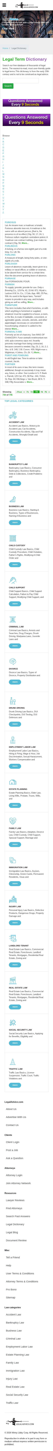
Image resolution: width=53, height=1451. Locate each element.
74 (42, 392)
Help (8, 1265)
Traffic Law (12, 1402)
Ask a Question (14, 1158)
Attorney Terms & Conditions (22, 1281)
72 (31, 392)
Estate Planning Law (17, 1354)
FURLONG (10, 255)
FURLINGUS (11, 246)
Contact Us (12, 1125)
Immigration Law (15, 1370)
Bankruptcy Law (15, 1322)
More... (25, 243)
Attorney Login (14, 1175)
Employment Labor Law (19, 1346)
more (15, 441)
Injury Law (12, 1378)
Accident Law (13, 1314)
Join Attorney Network (18, 1183)
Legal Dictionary (15, 1224)
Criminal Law (13, 1338)
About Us (11, 1109)
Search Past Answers (18, 1216)
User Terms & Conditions (20, 1273)
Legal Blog (12, 1232)
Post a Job (12, 1150)
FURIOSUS (10, 222)
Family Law (12, 1362)
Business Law (14, 1330)
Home (5, 48)
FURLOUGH (11, 264)
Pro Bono (11, 1289)
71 (27, 392)
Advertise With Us (16, 1117)
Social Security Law (17, 1394)
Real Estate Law (15, 1386)
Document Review (16, 1240)
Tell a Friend (13, 1257)
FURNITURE (11, 305)
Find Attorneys (14, 1208)
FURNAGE (10, 278)
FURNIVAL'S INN (13, 332)
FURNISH (9, 284)
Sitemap (10, 1297)
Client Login (12, 1142)
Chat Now (8, 28)
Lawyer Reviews (15, 1200)
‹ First (19, 392)
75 (46, 392)
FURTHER (10, 364)
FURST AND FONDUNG (17, 355)
